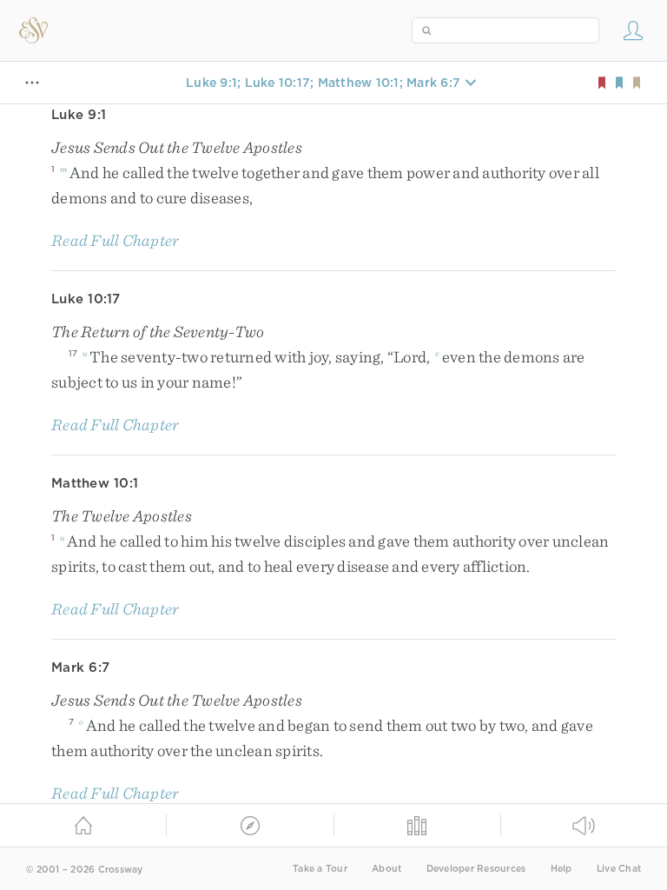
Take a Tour (320, 868)
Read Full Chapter (115, 240)
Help (561, 868)
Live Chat (619, 868)
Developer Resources (476, 868)
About (386, 868)
